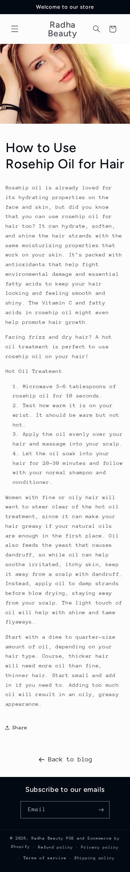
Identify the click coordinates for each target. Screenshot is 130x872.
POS (70, 838)
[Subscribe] (101, 809)
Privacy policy (100, 847)
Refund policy (55, 847)
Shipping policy (95, 858)
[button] (15, 29)
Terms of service (45, 858)
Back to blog (70, 759)
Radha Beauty (48, 838)
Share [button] (19, 727)
